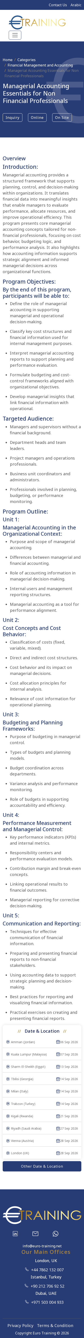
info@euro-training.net (42, 1246)
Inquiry (12, 117)
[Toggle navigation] (15, 35)
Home (8, 59)
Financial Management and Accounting (40, 65)
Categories (26, 59)
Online (37, 117)
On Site (62, 117)
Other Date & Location (42, 1166)
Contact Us (58, 4)
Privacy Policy (20, 1325)
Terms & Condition (55, 1325)
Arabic (76, 4)
